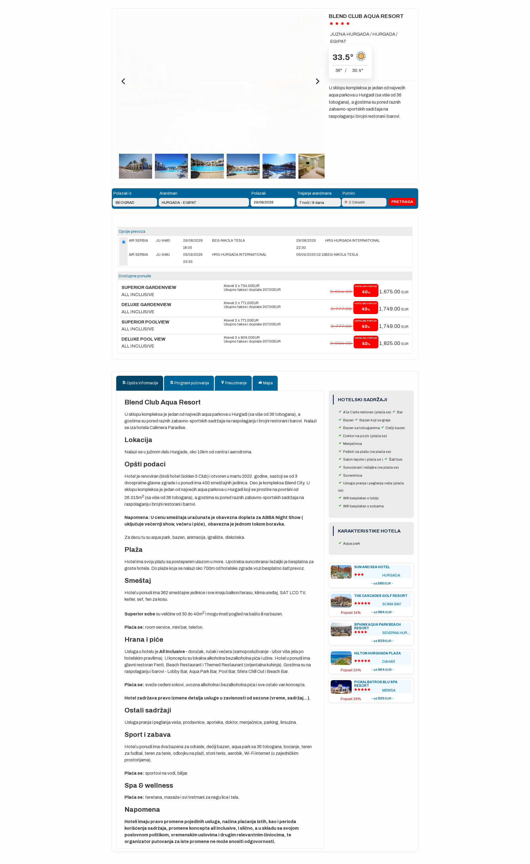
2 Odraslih (357, 202)
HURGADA (383, 34)
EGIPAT (338, 41)
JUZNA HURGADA (349, 34)
